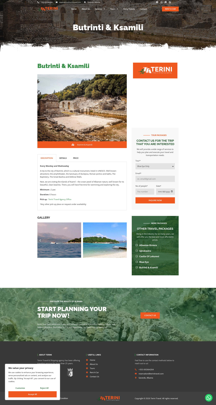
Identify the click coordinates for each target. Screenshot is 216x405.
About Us (86, 9)
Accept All (32, 394)
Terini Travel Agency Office (59, 199)
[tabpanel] (82, 186)
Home (74, 9)
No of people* (142, 186)
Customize (20, 388)
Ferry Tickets (129, 9)
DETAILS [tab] (63, 158)
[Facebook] (157, 2)
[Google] (170, 2)
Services (98, 9)
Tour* (138, 160)
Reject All (44, 388)
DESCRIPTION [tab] (47, 158)
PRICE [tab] (75, 158)
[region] (32, 382)
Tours (112, 9)
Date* (158, 186)
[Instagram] (161, 2)
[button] (40, 240)
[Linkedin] (166, 2)
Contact (143, 9)
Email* (138, 173)
